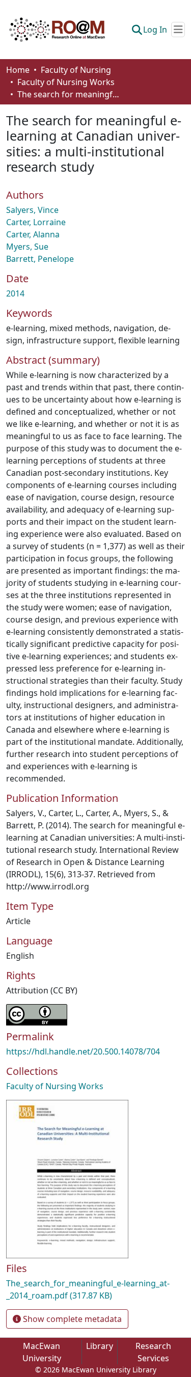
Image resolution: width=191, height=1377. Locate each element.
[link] (95, 1289)
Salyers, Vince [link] (32, 209)
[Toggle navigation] (178, 29)
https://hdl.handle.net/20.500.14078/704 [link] (83, 1051)
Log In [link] (155, 29)
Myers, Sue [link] (27, 246)
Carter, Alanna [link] (33, 234)
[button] (57, 29)
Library (99, 1346)
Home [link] (18, 69)
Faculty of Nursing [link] (76, 69)
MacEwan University (41, 1352)
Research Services (153, 1352)
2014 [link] (15, 293)
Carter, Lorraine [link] (36, 222)
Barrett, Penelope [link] (40, 258)
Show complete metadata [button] (71, 1319)
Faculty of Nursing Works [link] (66, 82)
